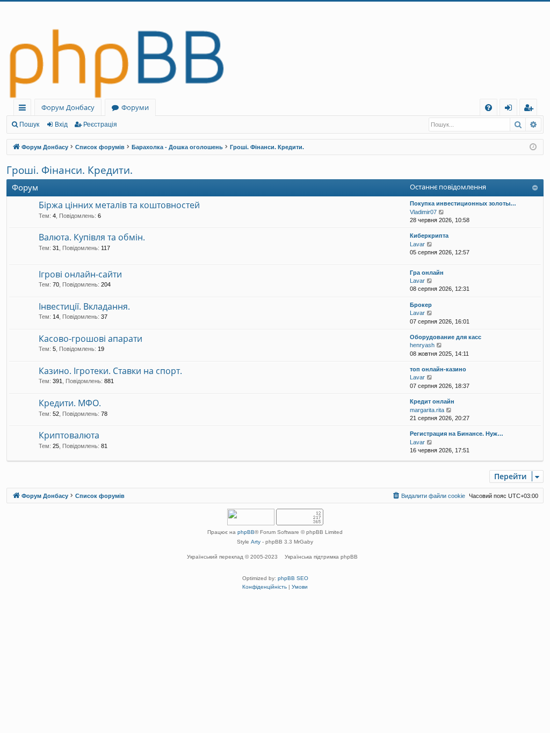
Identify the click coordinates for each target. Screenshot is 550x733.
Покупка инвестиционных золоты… (463, 203)
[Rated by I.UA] (250, 518)
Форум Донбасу (68, 107)
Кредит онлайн (432, 401)
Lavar (417, 244)
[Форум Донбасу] (275, 50)
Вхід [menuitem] (512, 109)
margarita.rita (427, 410)
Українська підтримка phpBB (321, 557)
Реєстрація (100, 124)
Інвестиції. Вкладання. (84, 306)
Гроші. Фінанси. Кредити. (69, 170)
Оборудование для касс (445, 337)
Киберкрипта (429, 235)
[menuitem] (488, 107)
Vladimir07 (423, 212)
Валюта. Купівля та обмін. (92, 237)
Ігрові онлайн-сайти (80, 274)
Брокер (421, 305)
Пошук (29, 124)
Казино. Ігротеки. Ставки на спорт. (110, 371)
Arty (255, 542)
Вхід (61, 124)
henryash (422, 345)
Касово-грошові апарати (90, 338)
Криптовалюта (69, 435)
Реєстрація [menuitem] (530, 109)
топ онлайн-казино (438, 369)
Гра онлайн (427, 272)
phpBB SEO (293, 578)
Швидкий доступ (24, 109)
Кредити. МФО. (70, 403)
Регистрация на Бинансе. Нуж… (456, 433)
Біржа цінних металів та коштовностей (119, 205)
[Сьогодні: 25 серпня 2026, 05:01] (533, 147)
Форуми (135, 107)
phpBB (246, 532)
